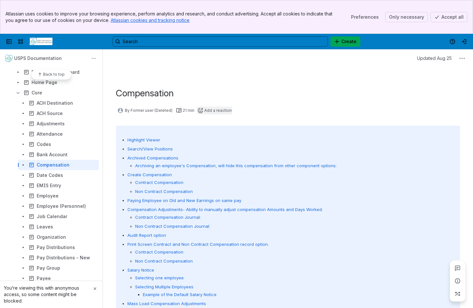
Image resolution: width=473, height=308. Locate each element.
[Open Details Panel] (457, 281)
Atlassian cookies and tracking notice (150, 20)
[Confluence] (41, 41)
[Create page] (457, 294)
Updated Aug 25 (434, 58)
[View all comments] (457, 268)
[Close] (95, 289)
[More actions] (93, 58)
